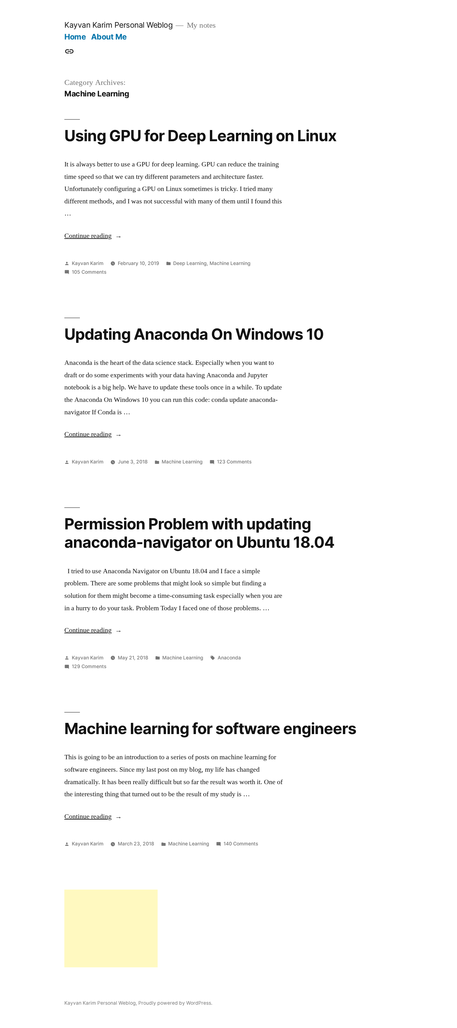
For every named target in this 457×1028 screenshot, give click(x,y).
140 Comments (241, 844)
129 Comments (89, 666)
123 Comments (234, 462)
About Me (109, 36)
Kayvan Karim (88, 263)
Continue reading (93, 235)
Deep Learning (190, 263)
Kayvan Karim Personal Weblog (118, 25)
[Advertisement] (111, 928)
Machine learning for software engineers (210, 728)
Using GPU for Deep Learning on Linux (200, 135)
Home (75, 36)
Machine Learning (230, 263)
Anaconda (229, 658)
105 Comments (89, 272)
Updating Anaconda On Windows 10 (194, 334)
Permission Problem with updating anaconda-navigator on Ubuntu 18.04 (199, 532)
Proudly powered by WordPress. (175, 1003)
